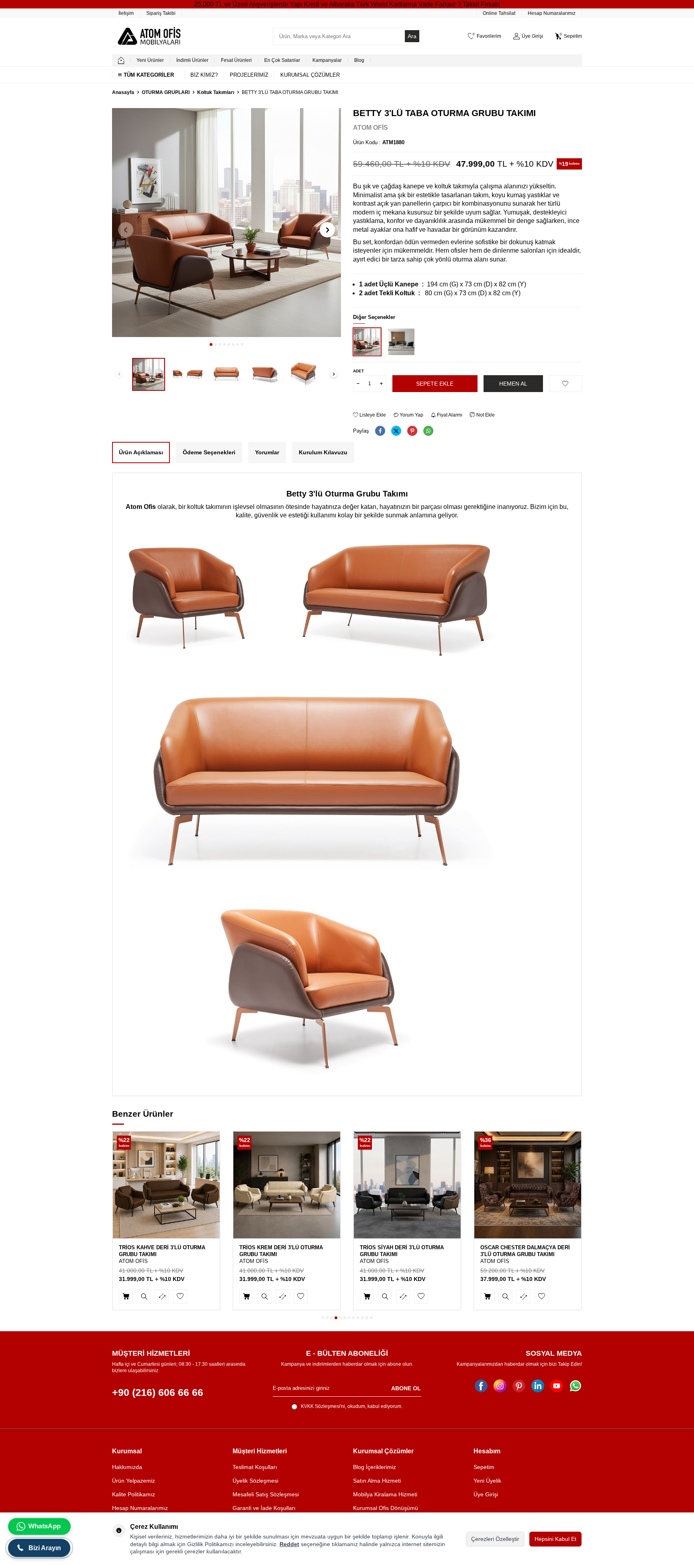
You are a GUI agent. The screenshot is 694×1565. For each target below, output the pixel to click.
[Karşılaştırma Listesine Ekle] (162, 1296)
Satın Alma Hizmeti (377, 1480)
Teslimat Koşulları (255, 1467)
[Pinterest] (518, 1385)
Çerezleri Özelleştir (495, 1539)
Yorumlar (267, 452)
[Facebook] (481, 1385)
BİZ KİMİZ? (204, 75)
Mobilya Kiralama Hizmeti (385, 1494)
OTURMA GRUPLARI (166, 92)
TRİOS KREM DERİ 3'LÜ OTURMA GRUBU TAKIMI (160, 1250)
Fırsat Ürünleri (236, 60)
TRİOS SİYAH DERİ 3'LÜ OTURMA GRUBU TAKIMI (281, 1250)
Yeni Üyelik (487, 1480)
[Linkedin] (537, 1385)
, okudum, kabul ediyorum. (351, 1406)
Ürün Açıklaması (141, 452)
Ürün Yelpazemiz (133, 1480)
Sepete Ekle (434, 383)
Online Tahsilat (499, 13)
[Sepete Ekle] (126, 1296)
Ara (412, 36)
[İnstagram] (500, 1385)
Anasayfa (123, 92)
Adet (358, 371)
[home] (121, 60)
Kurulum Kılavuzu (323, 452)
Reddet (289, 1544)
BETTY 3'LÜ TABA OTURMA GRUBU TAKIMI (290, 92)
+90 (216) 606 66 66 (157, 1392)
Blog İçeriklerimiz (374, 1467)
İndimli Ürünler (192, 60)
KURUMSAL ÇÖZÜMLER (310, 75)
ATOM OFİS (370, 127)
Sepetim (484, 1467)
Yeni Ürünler (150, 60)
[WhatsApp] (575, 1385)
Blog (359, 60)
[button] (211, 344)
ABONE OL (406, 1388)
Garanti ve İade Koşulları (264, 1508)
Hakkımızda (127, 1467)
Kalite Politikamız (133, 1494)
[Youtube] (556, 1385)
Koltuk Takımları (215, 92)
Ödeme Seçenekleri (209, 452)
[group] (226, 222)
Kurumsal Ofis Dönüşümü (385, 1508)
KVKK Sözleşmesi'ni (323, 1406)
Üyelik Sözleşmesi (255, 1480)
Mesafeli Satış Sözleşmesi (266, 1494)
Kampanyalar (327, 60)
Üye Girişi (486, 1494)
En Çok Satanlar (282, 60)
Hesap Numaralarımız (552, 13)
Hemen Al (513, 383)
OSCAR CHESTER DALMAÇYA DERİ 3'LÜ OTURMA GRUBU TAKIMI (404, 1250)
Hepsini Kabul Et (555, 1539)
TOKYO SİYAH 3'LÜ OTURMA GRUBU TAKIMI (526, 1250)
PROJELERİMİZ (249, 75)
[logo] (149, 36)
